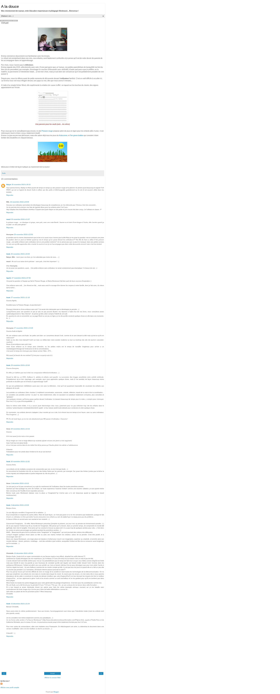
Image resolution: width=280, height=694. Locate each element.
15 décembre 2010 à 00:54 (23, 553)
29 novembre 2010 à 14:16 (20, 429)
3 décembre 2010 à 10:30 (20, 505)
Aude (8, 254)
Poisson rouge (47, 131)
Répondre (9, 195)
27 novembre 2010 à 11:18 (20, 297)
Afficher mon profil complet (10, 687)
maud (8, 219)
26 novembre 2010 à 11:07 (20, 219)
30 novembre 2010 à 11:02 (20, 461)
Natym (8, 184)
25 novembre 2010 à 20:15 (21, 184)
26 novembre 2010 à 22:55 (23, 234)
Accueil (52, 673)
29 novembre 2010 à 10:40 (20, 365)
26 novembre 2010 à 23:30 (20, 254)
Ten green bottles (76, 135)
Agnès (8, 278)
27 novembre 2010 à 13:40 (23, 328)
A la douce (10, 6)
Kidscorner (63, 135)
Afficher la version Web (52, 677)
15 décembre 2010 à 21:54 (20, 604)
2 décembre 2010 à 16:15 (20, 483)
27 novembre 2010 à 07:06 (21, 278)
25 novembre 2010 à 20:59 (19, 202)
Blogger (56, 692)
